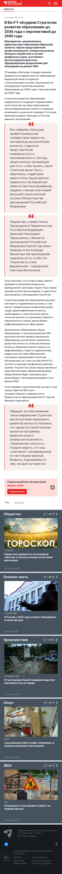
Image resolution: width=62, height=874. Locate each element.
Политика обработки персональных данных (42, 862)
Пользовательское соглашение (22, 852)
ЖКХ (8, 766)
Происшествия (16, 640)
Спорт (9, 703)
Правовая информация (42, 851)
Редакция (17, 857)
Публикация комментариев (20, 862)
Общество (19, 503)
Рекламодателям (39, 857)
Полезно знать (16, 577)
